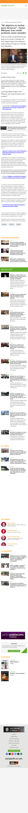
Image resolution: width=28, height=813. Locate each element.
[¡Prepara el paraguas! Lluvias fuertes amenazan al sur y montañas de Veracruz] (5, 436)
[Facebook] (7, 754)
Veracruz (12, 224)
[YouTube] (13, 754)
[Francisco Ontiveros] (3, 544)
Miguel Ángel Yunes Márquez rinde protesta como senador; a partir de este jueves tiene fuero (14, 107)
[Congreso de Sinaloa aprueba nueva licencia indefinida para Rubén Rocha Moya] (5, 365)
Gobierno (4, 224)
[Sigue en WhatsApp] (24, 73)
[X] (10, 754)
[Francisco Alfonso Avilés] (3, 538)
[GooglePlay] (21, 754)
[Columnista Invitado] (3, 531)
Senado (18, 224)
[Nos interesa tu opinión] (14, 729)
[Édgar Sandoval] (3, 524)
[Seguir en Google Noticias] (26, 73)
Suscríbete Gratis (14, 651)
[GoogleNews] (15, 754)
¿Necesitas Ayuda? (14, 750)
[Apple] (18, 754)
